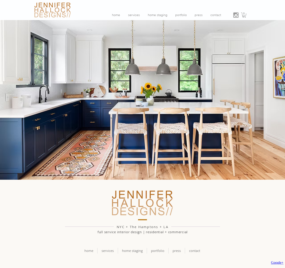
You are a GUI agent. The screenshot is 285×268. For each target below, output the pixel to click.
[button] (244, 15)
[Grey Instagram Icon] (236, 15)
